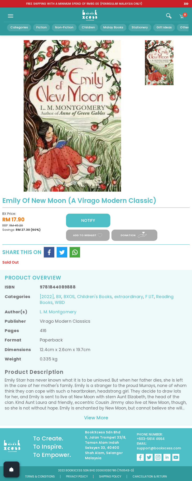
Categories (19, 27)
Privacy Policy (77, 476)
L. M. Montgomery (58, 312)
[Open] (11, 469)
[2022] (47, 296)
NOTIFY (88, 220)
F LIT (149, 296)
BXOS (69, 296)
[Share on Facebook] (49, 252)
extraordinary (128, 296)
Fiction (41, 27)
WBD (60, 302)
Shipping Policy (110, 476)
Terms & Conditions (40, 476)
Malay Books (113, 27)
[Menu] (10, 16)
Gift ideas (164, 27)
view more (96, 417)
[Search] (169, 16)
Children (88, 27)
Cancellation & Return (150, 476)
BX (58, 296)
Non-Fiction (64, 27)
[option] (84, 4)
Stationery (140, 27)
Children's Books (94, 296)
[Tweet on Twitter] (62, 252)
